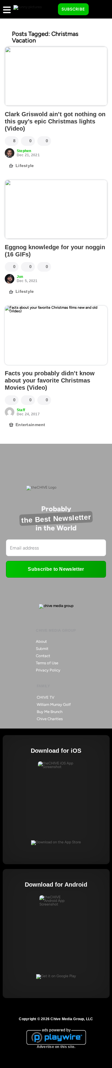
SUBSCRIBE (73, 9)
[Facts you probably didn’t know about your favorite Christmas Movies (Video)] (56, 335)
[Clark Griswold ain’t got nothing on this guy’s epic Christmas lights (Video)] (56, 76)
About (41, 641)
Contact (43, 656)
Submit (42, 648)
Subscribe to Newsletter (56, 569)
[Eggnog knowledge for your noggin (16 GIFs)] (56, 209)
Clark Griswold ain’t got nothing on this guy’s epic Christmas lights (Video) (55, 121)
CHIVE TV (45, 697)
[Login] (98, 9)
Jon (20, 277)
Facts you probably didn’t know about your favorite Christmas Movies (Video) (50, 380)
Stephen (24, 151)
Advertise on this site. (56, 1047)
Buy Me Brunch (49, 711)
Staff (21, 410)
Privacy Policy (48, 670)
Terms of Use (47, 663)
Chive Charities (50, 719)
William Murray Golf (54, 704)
